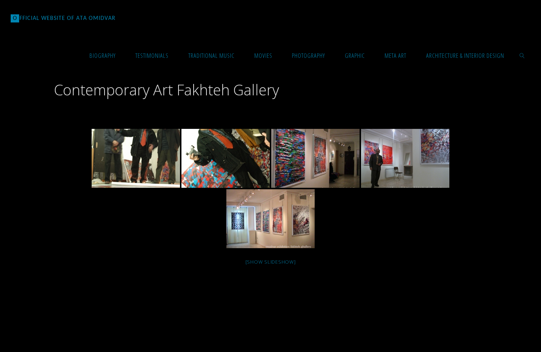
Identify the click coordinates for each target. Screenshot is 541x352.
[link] (522, 55)
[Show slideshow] (270, 261)
